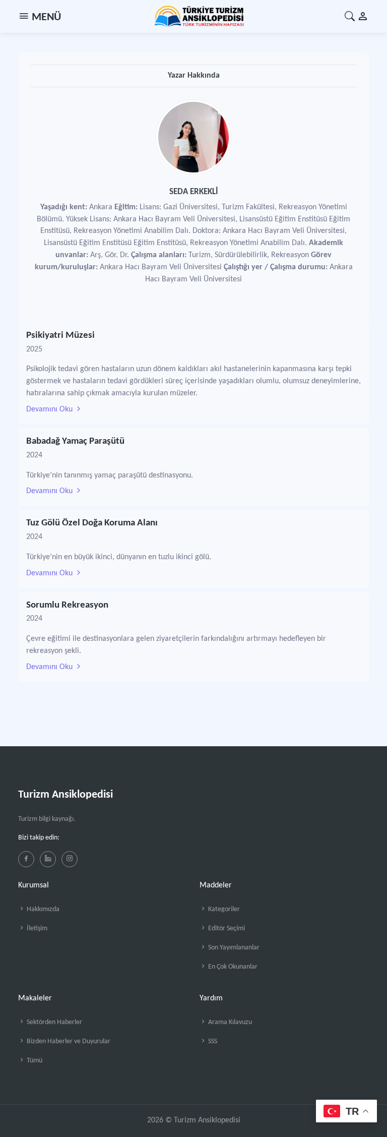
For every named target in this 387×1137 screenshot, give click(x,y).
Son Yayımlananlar (233, 947)
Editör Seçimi (226, 928)
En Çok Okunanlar (232, 967)
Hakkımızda (42, 909)
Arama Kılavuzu (229, 1022)
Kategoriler (223, 909)
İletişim (36, 928)
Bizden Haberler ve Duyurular (67, 1041)
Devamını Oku (50, 409)
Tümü (33, 1060)
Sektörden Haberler (53, 1022)
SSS (212, 1041)
